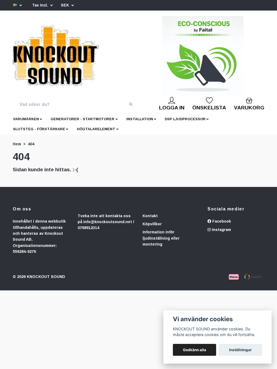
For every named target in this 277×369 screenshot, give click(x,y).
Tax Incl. (40, 5)
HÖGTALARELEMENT (96, 133)
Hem (17, 148)
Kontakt (150, 220)
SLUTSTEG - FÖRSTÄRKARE (39, 133)
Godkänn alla (194, 350)
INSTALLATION (139, 123)
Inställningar (240, 350)
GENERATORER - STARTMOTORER (82, 123)
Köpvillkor (152, 228)
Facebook (221, 225)
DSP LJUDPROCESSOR (185, 123)
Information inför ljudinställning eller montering (161, 242)
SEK (65, 5)
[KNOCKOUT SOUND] (67, 58)
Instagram (221, 234)
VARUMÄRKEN (26, 123)
